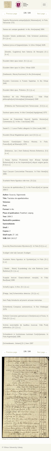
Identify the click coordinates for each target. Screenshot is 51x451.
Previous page (10, 14)
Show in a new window (10, 439)
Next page (42, 14)
